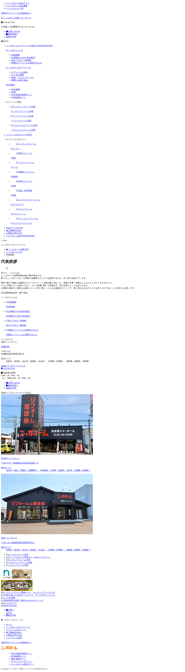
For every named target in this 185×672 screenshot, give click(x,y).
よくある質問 (18, 75)
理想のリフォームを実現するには (27, 63)
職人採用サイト (19, 659)
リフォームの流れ (20, 72)
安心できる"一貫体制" (22, 60)
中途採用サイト (19, 97)
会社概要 (16, 89)
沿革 (14, 92)
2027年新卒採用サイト (22, 95)
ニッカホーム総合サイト (18, 3)
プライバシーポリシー (22, 661)
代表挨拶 (16, 55)
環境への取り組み (20, 80)
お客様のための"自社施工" (24, 58)
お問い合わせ (14, 31)
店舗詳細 (5, 347)
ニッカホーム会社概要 (17, 6)
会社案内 (11, 85)
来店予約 (12, 37)
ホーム (9, 625)
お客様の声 (14, 233)
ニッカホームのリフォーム (29, 46)
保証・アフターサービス (23, 77)
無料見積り (13, 34)
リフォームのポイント (19, 135)
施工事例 (14, 230)
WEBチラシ (14, 228)
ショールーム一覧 (15, 8)
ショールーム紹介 (20, 236)
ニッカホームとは (15, 50)
